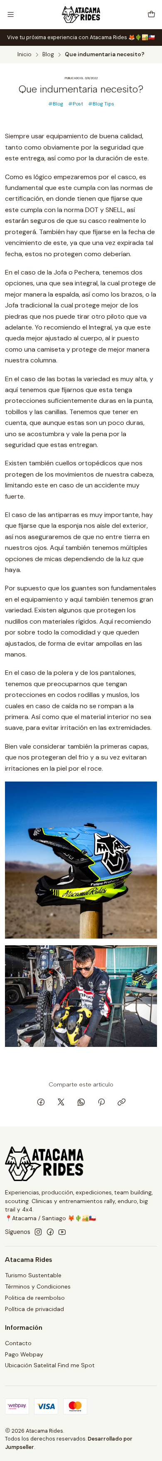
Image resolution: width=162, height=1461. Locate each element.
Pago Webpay (24, 1354)
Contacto (18, 1343)
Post (78, 103)
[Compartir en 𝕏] (61, 1102)
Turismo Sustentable (33, 1275)
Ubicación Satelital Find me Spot (50, 1365)
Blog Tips (103, 103)
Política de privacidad (34, 1309)
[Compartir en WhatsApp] (81, 1102)
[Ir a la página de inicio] (81, 14)
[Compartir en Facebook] (41, 1102)
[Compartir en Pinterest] (101, 1102)
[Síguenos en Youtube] (62, 1232)
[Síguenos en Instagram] (38, 1232)
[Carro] (151, 14)
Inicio (24, 54)
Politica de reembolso (35, 1297)
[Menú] (10, 14)
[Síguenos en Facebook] (50, 1232)
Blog (48, 54)
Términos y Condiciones (38, 1286)
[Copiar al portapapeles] (121, 1102)
